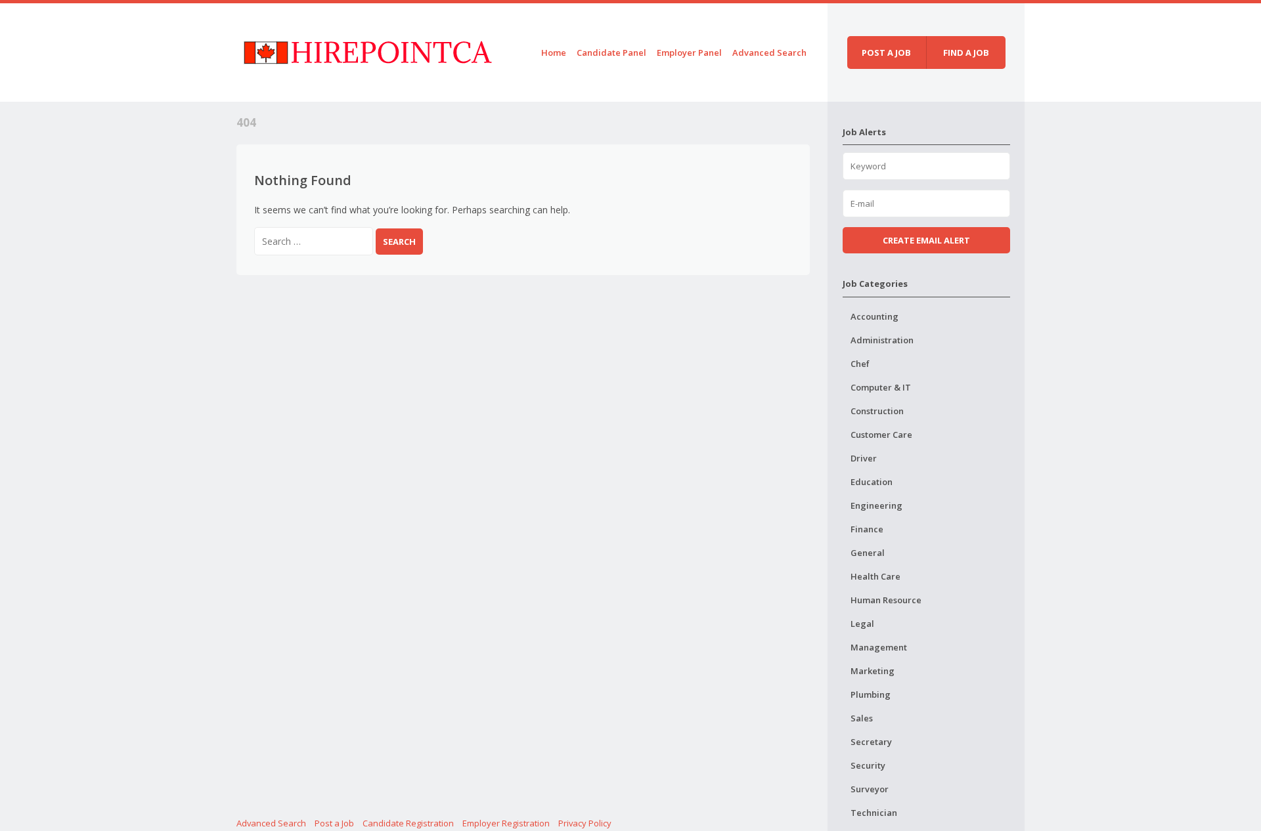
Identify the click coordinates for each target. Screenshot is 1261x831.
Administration (882, 340)
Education (872, 482)
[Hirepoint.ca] (367, 50)
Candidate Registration (408, 823)
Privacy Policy (584, 823)
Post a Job (334, 823)
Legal (862, 623)
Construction (877, 411)
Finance (867, 529)
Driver (864, 458)
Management (879, 647)
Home (553, 52)
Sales (862, 718)
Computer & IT (881, 387)
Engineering (876, 505)
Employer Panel (689, 52)
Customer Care (881, 434)
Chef (860, 364)
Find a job (966, 52)
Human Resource (886, 600)
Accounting (874, 316)
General (868, 553)
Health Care (875, 576)
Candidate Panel (611, 52)
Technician (874, 813)
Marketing (873, 671)
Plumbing (871, 694)
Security (868, 765)
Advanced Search (769, 52)
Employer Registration (506, 823)
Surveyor (870, 789)
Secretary (871, 742)
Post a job (886, 52)
